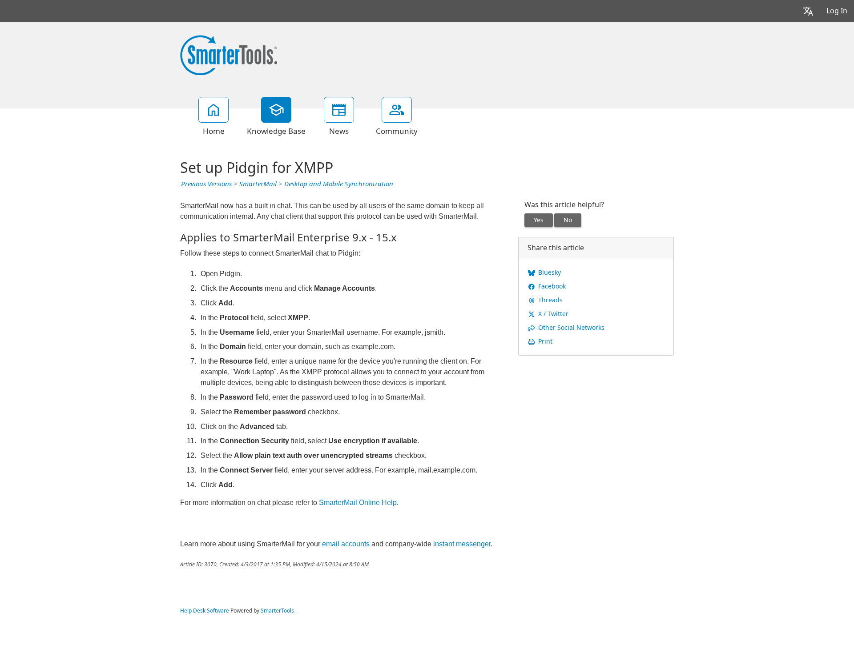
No (568, 220)
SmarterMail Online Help (358, 502)
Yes (539, 220)
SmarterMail (258, 184)
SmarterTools (277, 611)
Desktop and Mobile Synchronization (338, 184)
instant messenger (462, 544)
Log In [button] (836, 11)
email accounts (346, 544)
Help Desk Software (204, 611)
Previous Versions (206, 184)
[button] (808, 11)
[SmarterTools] (228, 54)
